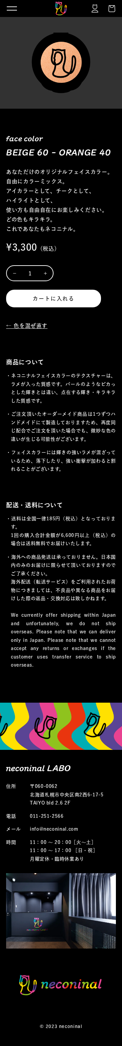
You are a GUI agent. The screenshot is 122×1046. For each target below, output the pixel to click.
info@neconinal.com (54, 829)
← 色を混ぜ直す (26, 325)
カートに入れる (53, 298)
